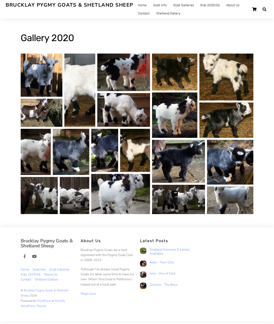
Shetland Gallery (168, 13)
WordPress (44, 301)
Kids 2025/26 (210, 5)
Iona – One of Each (163, 273)
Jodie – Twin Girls (162, 262)
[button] (41, 75)
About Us (232, 5)
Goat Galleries (183, 5)
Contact (144, 13)
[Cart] (254, 9)
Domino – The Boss (164, 285)
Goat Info (160, 5)
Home (142, 5)
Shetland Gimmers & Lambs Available (170, 252)
